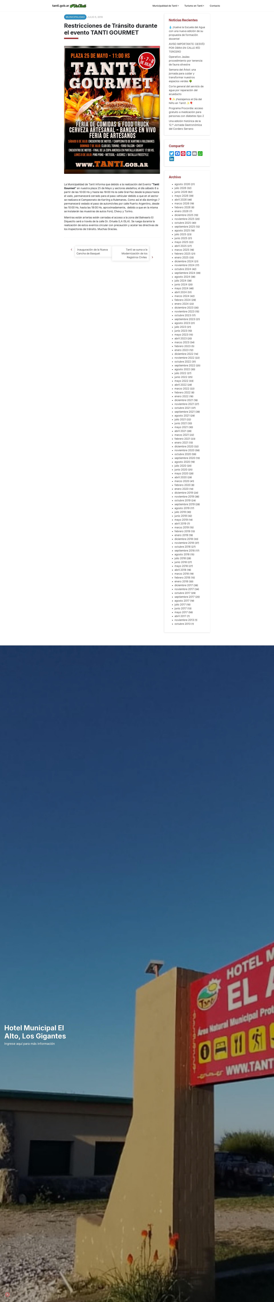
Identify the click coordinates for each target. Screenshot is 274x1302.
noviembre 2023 (184, 311)
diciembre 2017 (184, 585)
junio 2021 (181, 423)
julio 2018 (180, 558)
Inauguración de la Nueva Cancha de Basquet (92, 251)
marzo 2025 (182, 249)
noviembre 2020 (184, 450)
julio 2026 (180, 188)
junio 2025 (181, 238)
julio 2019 (180, 511)
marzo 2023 (182, 342)
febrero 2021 (182, 438)
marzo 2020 (182, 481)
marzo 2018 (182, 573)
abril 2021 (180, 430)
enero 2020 (182, 488)
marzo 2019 (182, 527)
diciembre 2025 (184, 215)
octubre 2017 (182, 592)
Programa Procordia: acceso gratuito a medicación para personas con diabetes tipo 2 (186, 112)
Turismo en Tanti (193, 5)
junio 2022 (181, 376)
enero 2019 (181, 535)
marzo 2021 (182, 434)
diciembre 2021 (184, 400)
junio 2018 (181, 562)
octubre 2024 (183, 269)
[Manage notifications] (7, 1294)
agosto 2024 (182, 276)
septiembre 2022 (185, 365)
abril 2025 (181, 245)
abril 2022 (181, 384)
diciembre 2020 (184, 446)
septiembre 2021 (185, 411)
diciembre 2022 (184, 353)
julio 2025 (180, 234)
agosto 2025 (182, 230)
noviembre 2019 (184, 496)
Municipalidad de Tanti (165, 5)
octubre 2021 (183, 407)
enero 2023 (182, 349)
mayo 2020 (181, 473)
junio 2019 (181, 515)
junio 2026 (181, 191)
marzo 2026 (182, 203)
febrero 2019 (182, 531)
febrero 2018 (182, 577)
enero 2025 (182, 257)
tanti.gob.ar (60, 5)
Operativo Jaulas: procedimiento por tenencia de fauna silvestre (185, 60)
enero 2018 (181, 581)
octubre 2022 (183, 361)
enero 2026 (182, 211)
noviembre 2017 (184, 589)
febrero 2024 (183, 299)
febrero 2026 (183, 207)
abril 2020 (181, 477)
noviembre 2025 (184, 218)
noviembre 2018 (184, 542)
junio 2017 (181, 608)
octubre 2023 (183, 315)
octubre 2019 (183, 500)
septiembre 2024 (185, 272)
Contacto (215, 5)
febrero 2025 (183, 253)
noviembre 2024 (185, 265)
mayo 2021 (181, 427)
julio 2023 (180, 326)
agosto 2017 (182, 600)
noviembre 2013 (184, 619)
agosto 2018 (182, 554)
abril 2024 (181, 292)
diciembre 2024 (184, 261)
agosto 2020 (182, 461)
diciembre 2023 (184, 307)
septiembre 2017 (185, 596)
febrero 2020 (183, 484)
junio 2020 (181, 469)
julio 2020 (180, 465)
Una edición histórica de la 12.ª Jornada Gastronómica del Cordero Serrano (185, 125)
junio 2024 (181, 284)
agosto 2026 (182, 184)
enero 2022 (182, 396)
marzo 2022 (182, 388)
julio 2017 (180, 604)
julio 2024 (180, 280)
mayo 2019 (181, 519)
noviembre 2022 (184, 357)
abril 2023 (181, 338)
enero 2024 (182, 303)
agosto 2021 (182, 415)
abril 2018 (180, 569)
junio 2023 (181, 330)
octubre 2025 (183, 222)
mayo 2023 (181, 334)
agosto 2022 (182, 369)
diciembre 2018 (184, 538)
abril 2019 (180, 523)
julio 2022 (180, 373)
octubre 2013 (183, 623)
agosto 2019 (182, 508)
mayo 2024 (181, 288)
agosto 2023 (182, 323)
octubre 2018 (183, 546)
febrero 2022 (183, 392)
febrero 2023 (183, 346)
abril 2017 (180, 616)
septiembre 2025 (185, 226)
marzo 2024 (182, 296)
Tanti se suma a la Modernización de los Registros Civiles (134, 253)
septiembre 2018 (185, 550)
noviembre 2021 (184, 403)
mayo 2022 (181, 380)
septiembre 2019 (185, 504)
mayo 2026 (181, 195)
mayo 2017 (181, 612)
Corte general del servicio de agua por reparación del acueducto (186, 90)
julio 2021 (180, 419)
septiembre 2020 (185, 457)
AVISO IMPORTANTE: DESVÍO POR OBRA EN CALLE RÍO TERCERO (187, 47)
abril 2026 (181, 199)
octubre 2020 (183, 454)
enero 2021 (181, 442)
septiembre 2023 (185, 319)
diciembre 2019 (184, 492)
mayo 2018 (181, 565)
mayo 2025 (181, 242)
